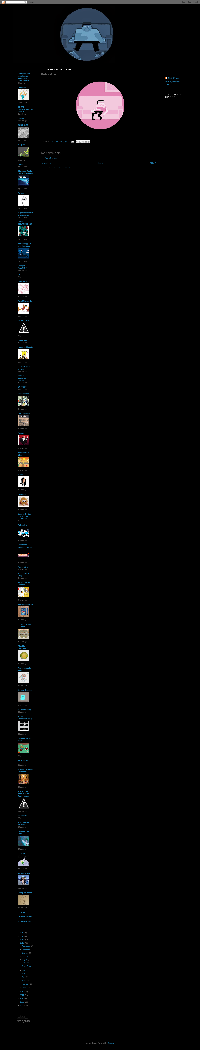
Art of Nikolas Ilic (25, 301)
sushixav (22, 475)
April (24, 977)
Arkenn (21, 193)
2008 (22, 1005)
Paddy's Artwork (25, 893)
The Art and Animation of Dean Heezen (23, 793)
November (26, 949)
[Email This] (77, 141)
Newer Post (46, 163)
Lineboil (21, 118)
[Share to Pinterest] (88, 141)
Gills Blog (22, 494)
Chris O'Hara (173, 78)
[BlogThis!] (80, 141)
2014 (22, 940)
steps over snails (25, 921)
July (24, 970)
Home (100, 163)
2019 (22, 933)
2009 (22, 1002)
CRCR (20, 275)
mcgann (21, 145)
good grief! (22, 853)
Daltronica (22, 525)
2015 (22, 936)
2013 (22, 943)
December (26, 946)
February (26, 984)
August (25, 960)
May (24, 974)
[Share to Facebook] (85, 141)
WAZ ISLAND (23, 321)
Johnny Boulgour (25, 690)
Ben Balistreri (24, 413)
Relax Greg (26, 966)
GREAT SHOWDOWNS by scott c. (25, 109)
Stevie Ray (22, 340)
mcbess (21, 912)
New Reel (26, 963)
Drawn (20, 164)
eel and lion (22, 816)
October (25, 953)
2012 (22, 992)
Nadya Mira (23, 567)
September (26, 956)
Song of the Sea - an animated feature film (25, 516)
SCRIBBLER (23, 125)
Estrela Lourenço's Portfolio (22, 378)
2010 (22, 999)
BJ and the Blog (24, 710)
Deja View (22, 88)
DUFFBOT (22, 387)
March (24, 981)
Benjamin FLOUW (25, 605)
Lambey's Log (24, 873)
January (25, 988)
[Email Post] (73, 141)
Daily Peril (22, 281)
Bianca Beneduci (25, 917)
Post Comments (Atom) (61, 167)
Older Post (154, 163)
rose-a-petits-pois (25, 347)
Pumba (21, 433)
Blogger (111, 1043)
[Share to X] (83, 141)
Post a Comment (51, 158)
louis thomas (23, 394)
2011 (22, 995)
